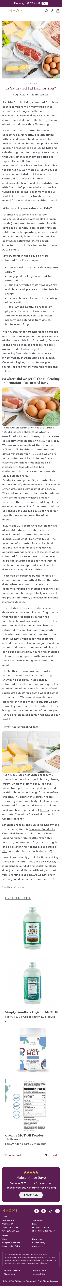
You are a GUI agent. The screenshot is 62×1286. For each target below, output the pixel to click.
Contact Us (37, 1246)
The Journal (37, 1220)
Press (34, 1224)
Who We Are (8, 1220)
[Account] (52, 10)
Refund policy (38, 1243)
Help (4, 1239)
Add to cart (30, 1017)
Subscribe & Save (10, 1227)
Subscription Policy (11, 1246)
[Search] (46, 10)
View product (46, 1017)
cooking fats (24, 367)
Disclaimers (9, 1274)
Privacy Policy (39, 1270)
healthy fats (44, 228)
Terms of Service (12, 1270)
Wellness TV (8, 1224)
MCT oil (44, 810)
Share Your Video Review (43, 1231)
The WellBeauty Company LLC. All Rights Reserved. (34, 1281)
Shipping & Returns (11, 1243)
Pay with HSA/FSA (40, 1227)
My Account (38, 1239)
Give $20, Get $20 (10, 1231)
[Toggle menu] (4, 10)
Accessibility (39, 1274)
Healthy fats (11, 102)
